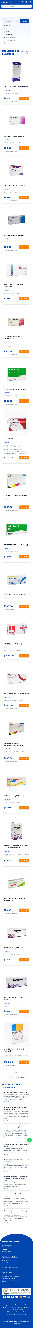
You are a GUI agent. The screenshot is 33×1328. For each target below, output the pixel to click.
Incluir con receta (11, 37)
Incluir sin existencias (12, 43)
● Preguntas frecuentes (9, 1307)
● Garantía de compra (24, 1307)
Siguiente (21, 1077)
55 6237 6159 (7, 1262)
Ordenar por (7, 25)
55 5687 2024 (8, 1265)
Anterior (11, 1077)
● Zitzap (24, 1312)
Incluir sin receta (10, 40)
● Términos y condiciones (13, 1312)
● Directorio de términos (20, 1314)
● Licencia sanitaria (23, 1305)
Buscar (24, 21)
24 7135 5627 (7, 1260)
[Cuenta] (26, 2)
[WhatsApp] (29, 1140)
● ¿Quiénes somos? (10, 1305)
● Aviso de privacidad (16, 1309)
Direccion (6, 31)
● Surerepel (9, 1314)
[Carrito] (22, 2)
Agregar (25, 98)
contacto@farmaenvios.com (11, 1267)
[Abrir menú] (30, 2)
